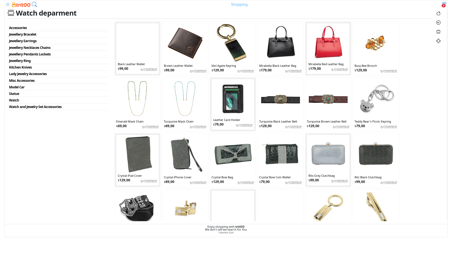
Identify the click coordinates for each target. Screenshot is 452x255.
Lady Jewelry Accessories (28, 73)
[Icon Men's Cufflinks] (185, 208)
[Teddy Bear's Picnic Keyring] (375, 98)
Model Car (17, 87)
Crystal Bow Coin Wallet (275, 177)
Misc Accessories (22, 80)
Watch (14, 100)
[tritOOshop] (21, 4)
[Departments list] (438, 32)
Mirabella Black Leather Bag (277, 66)
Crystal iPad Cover (130, 176)
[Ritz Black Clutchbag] (375, 154)
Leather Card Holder (226, 120)
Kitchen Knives (20, 67)
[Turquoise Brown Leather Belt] (328, 98)
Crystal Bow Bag (222, 177)
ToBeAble (223, 232)
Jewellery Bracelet (22, 34)
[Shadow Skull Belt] (137, 208)
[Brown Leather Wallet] (185, 42)
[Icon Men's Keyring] (328, 208)
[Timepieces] (149, 69)
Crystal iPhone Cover (178, 177)
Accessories (18, 27)
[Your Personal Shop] (438, 41)
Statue (14, 93)
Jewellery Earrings (23, 40)
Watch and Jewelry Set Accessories (35, 106)
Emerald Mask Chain (130, 121)
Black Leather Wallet (131, 64)
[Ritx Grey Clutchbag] (328, 154)
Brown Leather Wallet (178, 66)
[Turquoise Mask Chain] (185, 98)
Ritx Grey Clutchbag (321, 176)
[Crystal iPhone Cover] (185, 154)
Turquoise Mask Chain (179, 121)
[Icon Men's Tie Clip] (375, 208)
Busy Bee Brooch (366, 66)
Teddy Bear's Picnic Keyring (373, 121)
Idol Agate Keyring (224, 66)
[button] (7, 4)
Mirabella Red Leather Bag (326, 64)
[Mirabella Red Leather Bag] (328, 42)
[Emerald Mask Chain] (137, 98)
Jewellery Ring (20, 60)
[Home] (438, 14)
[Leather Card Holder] (232, 98)
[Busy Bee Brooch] (375, 42)
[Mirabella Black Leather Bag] (280, 42)
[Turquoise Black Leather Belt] (280, 98)
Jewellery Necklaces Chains (29, 47)
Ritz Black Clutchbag (368, 177)
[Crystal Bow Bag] (232, 154)
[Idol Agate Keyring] (232, 42)
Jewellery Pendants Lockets (30, 54)
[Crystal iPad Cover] (137, 154)
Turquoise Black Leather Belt (278, 121)
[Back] (438, 23)
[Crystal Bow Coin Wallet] (280, 154)
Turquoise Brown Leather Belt (327, 121)
